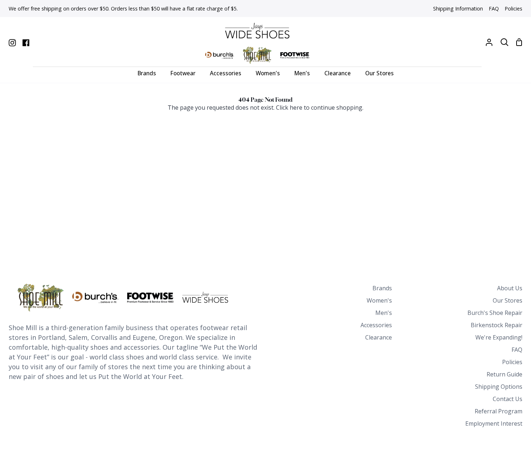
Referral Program (498, 411)
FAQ (516, 350)
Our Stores (507, 300)
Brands (382, 288)
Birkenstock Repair (496, 325)
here (296, 107)
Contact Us (507, 399)
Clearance (378, 337)
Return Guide (504, 374)
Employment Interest (493, 423)
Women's (379, 300)
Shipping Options (498, 387)
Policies (512, 362)
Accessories (376, 325)
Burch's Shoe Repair (494, 313)
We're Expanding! (498, 337)
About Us (509, 288)
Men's (383, 313)
